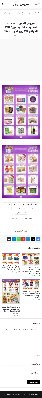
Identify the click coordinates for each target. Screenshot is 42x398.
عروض (27, 394)
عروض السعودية (27, 12)
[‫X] (33, 239)
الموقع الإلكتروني (35, 372)
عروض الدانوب (17, 12)
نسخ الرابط (21, 223)
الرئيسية (35, 12)
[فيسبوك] (38, 239)
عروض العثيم (34, 394)
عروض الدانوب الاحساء (21, 19)
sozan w (26, 36)
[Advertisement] (21, 60)
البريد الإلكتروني (36, 364)
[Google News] (21, 231)
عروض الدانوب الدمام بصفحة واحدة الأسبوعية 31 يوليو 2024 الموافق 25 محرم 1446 (11, 267)
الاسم (38, 355)
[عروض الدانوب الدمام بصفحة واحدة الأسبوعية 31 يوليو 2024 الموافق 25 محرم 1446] (11, 258)
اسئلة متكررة (8, 394)
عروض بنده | (21, 394)
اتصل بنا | (14, 394)
